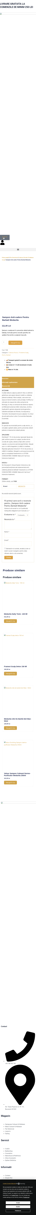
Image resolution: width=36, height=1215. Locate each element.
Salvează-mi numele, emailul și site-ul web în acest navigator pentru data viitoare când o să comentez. (17, 551)
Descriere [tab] (5, 378)
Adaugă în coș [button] (10, 621)
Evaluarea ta (10, 514)
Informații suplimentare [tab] (9, 382)
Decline (18, 1206)
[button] (18, 249)
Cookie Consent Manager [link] (9, 1183)
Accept (18, 1202)
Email (6, 540)
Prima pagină (5, 257)
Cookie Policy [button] (14, 1195)
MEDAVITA (21, 486)
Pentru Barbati (6, 355)
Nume (6, 532)
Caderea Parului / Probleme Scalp (18, 352)
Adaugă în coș (15, 343)
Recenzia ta (9, 519)
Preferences (18, 1210)
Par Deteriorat (14, 257)
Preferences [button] (26, 1197)
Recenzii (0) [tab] (6, 386)
